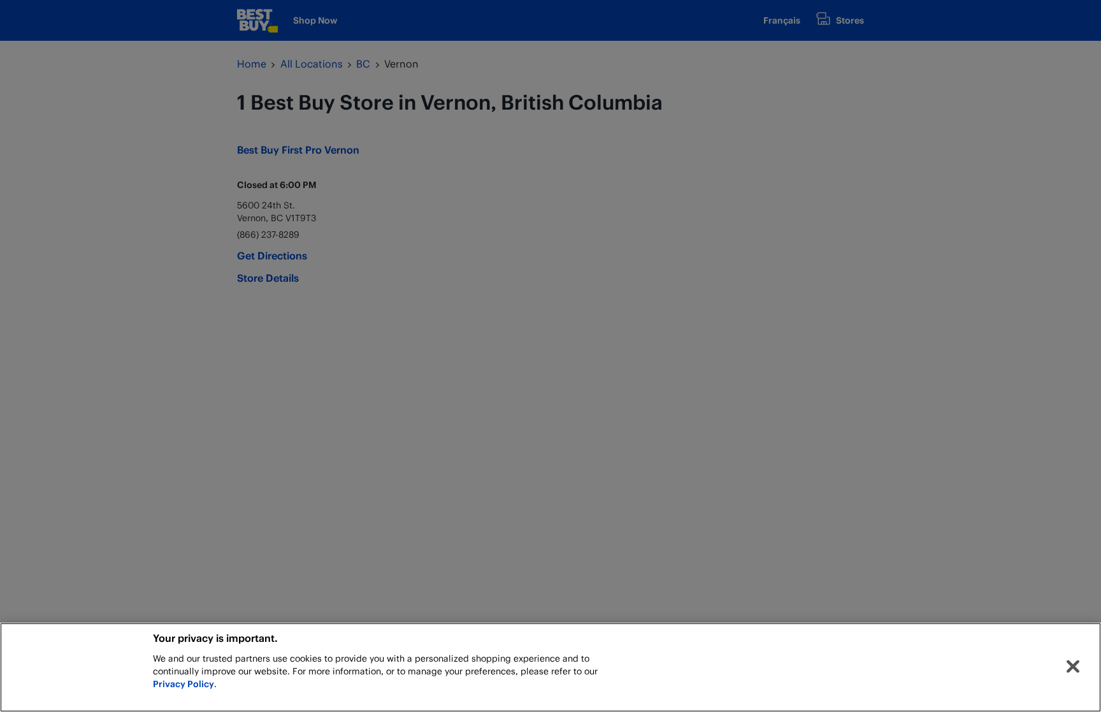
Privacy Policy (183, 683)
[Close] (1073, 667)
